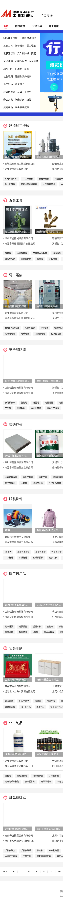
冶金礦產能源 (22, 107)
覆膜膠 (38, 701)
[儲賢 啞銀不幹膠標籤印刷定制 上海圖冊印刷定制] (18, 368)
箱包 (5, 68)
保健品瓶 (51, 701)
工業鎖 (8, 408)
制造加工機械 (10, 38)
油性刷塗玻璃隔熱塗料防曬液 (17, 754)
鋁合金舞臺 (49, 632)
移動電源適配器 (44, 856)
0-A (5, 871)
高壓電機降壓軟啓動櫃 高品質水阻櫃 (17, 306)
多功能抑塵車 (55, 483)
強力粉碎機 (10, 184)
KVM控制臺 (54, 850)
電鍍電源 (25, 333)
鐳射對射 (49, 402)
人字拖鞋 (9, 557)
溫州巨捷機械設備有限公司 (19, 238)
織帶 (7, 530)
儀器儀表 (19, 45)
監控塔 (24, 402)
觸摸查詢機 (56, 333)
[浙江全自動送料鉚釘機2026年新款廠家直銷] (17, 219)
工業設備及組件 (28, 38)
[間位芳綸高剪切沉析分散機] (49, 144)
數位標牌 (23, 632)
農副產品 (8, 107)
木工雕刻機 (28, 178)
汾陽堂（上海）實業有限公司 (20, 691)
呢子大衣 (53, 557)
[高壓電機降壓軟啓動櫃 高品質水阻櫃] (18, 294)
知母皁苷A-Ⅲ (11, 178)
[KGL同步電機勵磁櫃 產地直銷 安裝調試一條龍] (49, 294)
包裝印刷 (8, 76)
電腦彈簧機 (22, 253)
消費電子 (19, 84)
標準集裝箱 (10, 483)
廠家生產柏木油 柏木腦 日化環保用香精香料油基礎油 (49, 754)
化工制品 (8, 84)
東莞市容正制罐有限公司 (18, 686)
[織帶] (18, 518)
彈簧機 (8, 253)
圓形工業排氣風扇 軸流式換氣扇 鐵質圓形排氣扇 (49, 828)
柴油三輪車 (28, 477)
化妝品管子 (24, 701)
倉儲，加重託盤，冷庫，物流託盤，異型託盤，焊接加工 (17, 455)
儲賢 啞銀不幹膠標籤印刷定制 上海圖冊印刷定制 (17, 380)
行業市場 (46, 16)
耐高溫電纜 (10, 333)
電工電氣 (54, 26)
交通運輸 (8, 61)
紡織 (29, 99)
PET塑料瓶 (26, 707)
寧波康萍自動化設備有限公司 (20, 318)
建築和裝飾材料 (23, 76)
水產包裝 (40, 707)
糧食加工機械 (53, 408)
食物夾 (50, 626)
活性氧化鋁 (38, 775)
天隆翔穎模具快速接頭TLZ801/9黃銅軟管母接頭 (49, 231)
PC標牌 (8, 552)
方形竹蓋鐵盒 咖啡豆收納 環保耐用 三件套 (49, 679)
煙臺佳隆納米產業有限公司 (19, 766)
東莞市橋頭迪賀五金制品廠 (19, 467)
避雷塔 (36, 402)
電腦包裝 (9, 701)
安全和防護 (23, 53)
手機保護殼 (26, 850)
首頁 (5, 26)
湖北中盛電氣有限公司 (16, 168)
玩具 (19, 91)
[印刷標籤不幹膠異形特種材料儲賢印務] (18, 592)
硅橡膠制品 (54, 775)
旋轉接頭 (53, 259)
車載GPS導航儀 (12, 328)
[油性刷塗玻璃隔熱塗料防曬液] (18, 742)
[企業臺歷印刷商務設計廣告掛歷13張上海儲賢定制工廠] (18, 667)
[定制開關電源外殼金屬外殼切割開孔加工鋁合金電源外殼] (18, 816)
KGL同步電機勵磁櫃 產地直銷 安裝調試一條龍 (49, 306)
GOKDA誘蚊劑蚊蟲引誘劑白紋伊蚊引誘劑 (49, 604)
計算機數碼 (9, 91)
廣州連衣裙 (40, 552)
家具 (26, 68)
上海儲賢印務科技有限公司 (19, 387)
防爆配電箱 (30, 328)
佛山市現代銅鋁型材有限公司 (20, 840)
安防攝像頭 (10, 402)
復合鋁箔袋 (10, 707)
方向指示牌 (36, 408)
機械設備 (20, 26)
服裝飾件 (33, 61)
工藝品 (27, 91)
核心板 (40, 850)
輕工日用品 (16, 68)
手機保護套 (10, 850)
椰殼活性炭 (22, 775)
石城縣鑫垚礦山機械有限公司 (20, 163)
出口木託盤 (38, 483)
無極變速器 (26, 259)
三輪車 (24, 483)
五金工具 (37, 26)
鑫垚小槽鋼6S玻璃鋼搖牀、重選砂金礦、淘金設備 (17, 157)
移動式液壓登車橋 (29, 184)
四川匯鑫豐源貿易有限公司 (19, 462)
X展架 (35, 632)
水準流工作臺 (11, 856)
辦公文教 (8, 99)
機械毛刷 (57, 253)
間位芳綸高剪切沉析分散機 (49, 157)
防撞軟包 (21, 408)
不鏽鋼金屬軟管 (40, 253)
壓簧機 (40, 259)
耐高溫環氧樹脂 (12, 781)
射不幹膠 (9, 626)
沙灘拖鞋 (23, 557)
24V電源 (44, 328)
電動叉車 (43, 477)
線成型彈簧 (10, 259)
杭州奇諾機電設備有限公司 (19, 392)
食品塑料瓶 (30, 781)
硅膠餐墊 (23, 626)
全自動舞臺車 (11, 477)
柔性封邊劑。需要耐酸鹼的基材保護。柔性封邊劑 (49, 380)
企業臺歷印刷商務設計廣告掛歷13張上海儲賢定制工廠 (17, 679)
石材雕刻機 (44, 178)
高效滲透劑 (46, 781)
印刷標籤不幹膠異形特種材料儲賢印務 (17, 604)
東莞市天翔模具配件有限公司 (20, 243)
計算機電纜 (40, 333)
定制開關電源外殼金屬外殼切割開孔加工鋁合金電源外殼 (17, 828)
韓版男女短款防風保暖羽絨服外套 (49, 530)
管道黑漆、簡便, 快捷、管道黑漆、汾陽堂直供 (49, 455)
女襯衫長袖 (38, 557)
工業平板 (27, 856)
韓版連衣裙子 (23, 552)
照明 (33, 53)
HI (59, 871)
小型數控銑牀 (49, 184)
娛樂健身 (19, 99)
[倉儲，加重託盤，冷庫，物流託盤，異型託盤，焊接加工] (18, 443)
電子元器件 (9, 53)
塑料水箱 (37, 626)
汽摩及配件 (21, 61)
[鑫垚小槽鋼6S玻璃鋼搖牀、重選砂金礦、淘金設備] (18, 144)
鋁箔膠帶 (9, 632)
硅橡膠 (8, 775)
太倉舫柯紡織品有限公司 (18, 536)
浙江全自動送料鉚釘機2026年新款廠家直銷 (17, 231)
